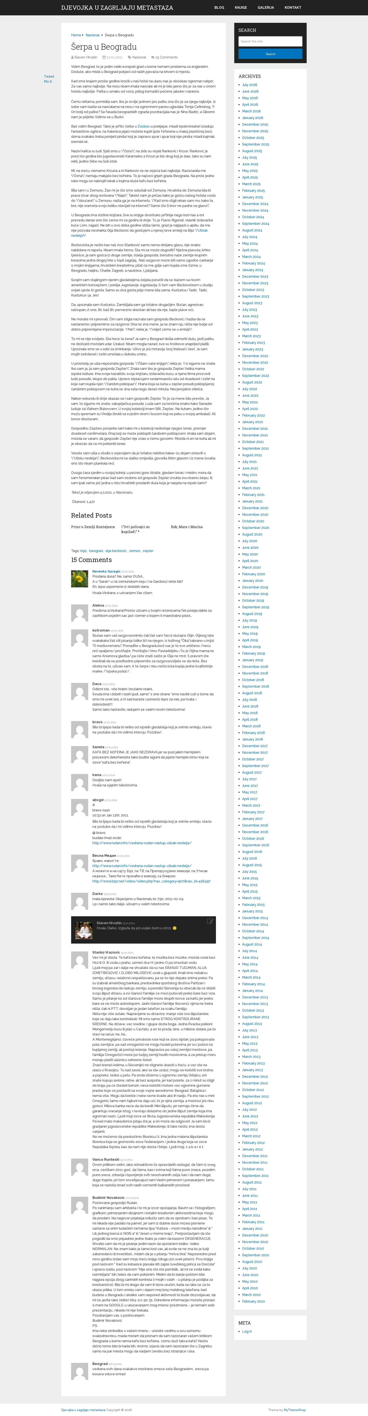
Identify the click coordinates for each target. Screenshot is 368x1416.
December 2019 (255, 587)
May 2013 (249, 1043)
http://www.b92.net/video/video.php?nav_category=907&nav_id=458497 (151, 881)
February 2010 (253, 1301)
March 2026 (251, 111)
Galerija (266, 8)
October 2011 (253, 1169)
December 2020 (255, 508)
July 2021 (249, 462)
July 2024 (249, 237)
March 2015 (251, 898)
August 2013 (252, 1024)
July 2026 (249, 85)
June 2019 (250, 627)
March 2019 (251, 647)
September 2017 (255, 766)
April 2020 (250, 561)
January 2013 (252, 1070)
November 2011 (255, 1162)
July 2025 (249, 157)
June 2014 (250, 958)
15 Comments (166, 57)
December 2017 (255, 746)
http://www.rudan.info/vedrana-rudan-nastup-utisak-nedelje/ (142, 843)
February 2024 (253, 263)
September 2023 (255, 296)
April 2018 (250, 719)
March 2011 (251, 1215)
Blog (219, 8)
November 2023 (255, 283)
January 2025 (252, 197)
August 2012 (252, 1103)
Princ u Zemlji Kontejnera (93, 526)
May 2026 (250, 98)
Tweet (49, 76)
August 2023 (252, 303)
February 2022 (253, 415)
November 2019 (255, 594)
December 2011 (255, 1156)
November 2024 (255, 210)
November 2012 (255, 1083)
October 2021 (253, 442)
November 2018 (255, 673)
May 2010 (250, 1281)
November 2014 (255, 924)
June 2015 (250, 878)
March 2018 (251, 726)
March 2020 (251, 567)
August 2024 (252, 230)
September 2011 (255, 1176)
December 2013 (255, 997)
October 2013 (253, 1010)
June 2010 (250, 1275)
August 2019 (252, 614)
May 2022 (250, 402)
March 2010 (251, 1295)
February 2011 (253, 1222)
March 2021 (251, 488)
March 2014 (251, 977)
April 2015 (250, 891)
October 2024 (253, 217)
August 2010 (252, 1262)
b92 (83, 551)
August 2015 (252, 865)
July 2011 (249, 1189)
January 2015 (252, 911)
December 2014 (255, 918)
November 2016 (255, 832)
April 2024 (250, 250)
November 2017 (255, 753)
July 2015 (249, 872)
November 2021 (255, 435)
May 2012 (249, 1123)
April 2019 (250, 640)
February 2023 (253, 343)
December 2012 (255, 1077)
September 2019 (255, 607)
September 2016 (255, 845)
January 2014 (252, 991)
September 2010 (255, 1255)
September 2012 (255, 1096)
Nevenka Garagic (106, 571)
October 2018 (253, 680)
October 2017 (253, 759)
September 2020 (255, 528)
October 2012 (253, 1090)
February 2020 (253, 574)
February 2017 (253, 812)
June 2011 (250, 1196)
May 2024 (250, 243)
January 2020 (252, 581)
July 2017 (249, 779)
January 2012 (252, 1149)
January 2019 (252, 660)
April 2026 (250, 105)
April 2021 (250, 481)
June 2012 (250, 1116)
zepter (148, 551)
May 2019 (250, 634)
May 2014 (250, 964)
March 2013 (251, 1057)
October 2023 (253, 290)
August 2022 (252, 382)
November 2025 (255, 131)
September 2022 (255, 376)
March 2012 (251, 1136)
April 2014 (250, 971)
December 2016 (255, 825)
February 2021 (253, 495)
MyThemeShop (295, 1410)
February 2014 (253, 984)
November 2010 (255, 1242)
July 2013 (249, 1030)
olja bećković (115, 551)
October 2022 (253, 369)
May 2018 (250, 713)
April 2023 (250, 329)
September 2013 (255, 1017)
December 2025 (255, 124)
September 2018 (255, 686)
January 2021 (252, 501)
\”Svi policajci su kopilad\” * (135, 529)
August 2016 (252, 852)
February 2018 (253, 733)
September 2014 (255, 938)
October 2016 (253, 839)
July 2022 (249, 389)
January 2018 (252, 739)
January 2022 (252, 422)
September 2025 (255, 144)
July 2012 (249, 1110)
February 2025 (253, 191)
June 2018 (250, 706)
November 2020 (255, 515)
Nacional (139, 57)
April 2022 (250, 409)
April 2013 (250, 1050)
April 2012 (250, 1129)
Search (270, 54)
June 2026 (250, 91)
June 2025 (250, 164)
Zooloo (143, 126)
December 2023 (255, 276)
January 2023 (252, 349)
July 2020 (249, 541)
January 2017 (252, 819)
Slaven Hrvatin (85, 57)
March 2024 (251, 257)
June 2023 (250, 316)
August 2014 (252, 944)
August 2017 (252, 772)
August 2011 (252, 1182)
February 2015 (253, 905)
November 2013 (255, 1004)
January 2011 (252, 1229)
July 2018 (249, 700)
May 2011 (249, 1202)
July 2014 (249, 951)
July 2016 (249, 858)
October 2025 (253, 138)
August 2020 (252, 534)
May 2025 (250, 171)
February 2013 (253, 1063)
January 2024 (252, 270)
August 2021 (252, 455)
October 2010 (253, 1248)
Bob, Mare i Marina (187, 526)
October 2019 (253, 600)
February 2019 (253, 653)
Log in (247, 1331)
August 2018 (252, 693)
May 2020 (250, 554)
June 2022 (250, 396)
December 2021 (255, 429)
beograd (96, 551)
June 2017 (250, 786)
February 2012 (253, 1143)
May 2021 (249, 475)
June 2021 (250, 468)
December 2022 (255, 356)
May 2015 (249, 885)
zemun (134, 551)
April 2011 (249, 1209)
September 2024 (255, 224)
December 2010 (255, 1235)
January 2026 (252, 118)
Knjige (241, 8)
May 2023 (250, 323)
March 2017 (251, 805)
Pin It (48, 82)
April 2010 (250, 1288)
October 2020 (253, 521)
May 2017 (249, 792)
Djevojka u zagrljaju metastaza (117, 8)
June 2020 (250, 548)
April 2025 (250, 177)
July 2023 (249, 310)
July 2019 (249, 620)
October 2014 (253, 931)
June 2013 (250, 1037)
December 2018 (255, 667)
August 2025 (252, 151)
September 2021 (255, 448)
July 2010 (249, 1268)
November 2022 (255, 362)
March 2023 (251, 336)
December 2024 (255, 204)
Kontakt (293, 8)
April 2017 (250, 799)
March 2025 (251, 184)
